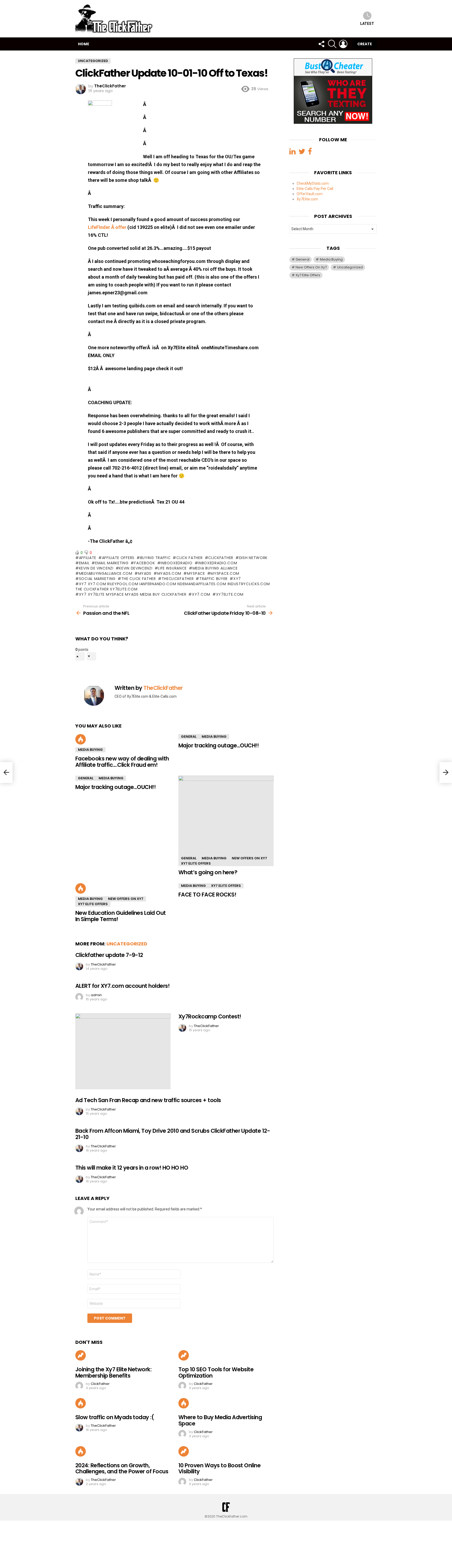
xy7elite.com (230, 594)
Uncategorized (126, 943)
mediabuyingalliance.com (105, 573)
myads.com (169, 573)
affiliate (87, 557)
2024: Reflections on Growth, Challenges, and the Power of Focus (121, 1468)
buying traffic (155, 557)
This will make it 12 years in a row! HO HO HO (131, 1167)
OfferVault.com (310, 193)
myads (144, 573)
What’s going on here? (207, 872)
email (84, 563)
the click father (138, 578)
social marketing (97, 578)
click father (189, 557)
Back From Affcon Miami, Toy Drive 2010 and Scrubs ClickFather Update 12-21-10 (172, 1134)
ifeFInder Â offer (108, 227)
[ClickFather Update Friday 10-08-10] (445, 772)
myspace (196, 573)
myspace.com (225, 573)
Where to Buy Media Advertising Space (220, 1420)
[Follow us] (321, 43)
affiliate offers (118, 557)
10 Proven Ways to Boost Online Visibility (219, 1468)
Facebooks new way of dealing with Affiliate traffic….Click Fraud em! (122, 762)
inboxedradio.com (217, 563)
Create (364, 44)
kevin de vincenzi (96, 568)
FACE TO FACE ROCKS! (207, 894)
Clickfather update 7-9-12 (109, 955)
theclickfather (178, 578)
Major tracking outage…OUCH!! (218, 745)
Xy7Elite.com (307, 199)
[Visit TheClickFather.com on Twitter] (301, 152)
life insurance (172, 568)
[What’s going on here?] (226, 821)
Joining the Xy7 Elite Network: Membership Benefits (113, 1372)
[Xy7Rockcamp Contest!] (123, 1051)
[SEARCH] (332, 43)
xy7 (237, 578)
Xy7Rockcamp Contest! (209, 1016)
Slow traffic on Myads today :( (114, 1417)
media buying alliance (215, 568)
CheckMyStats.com (313, 183)
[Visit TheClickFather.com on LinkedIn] (292, 152)
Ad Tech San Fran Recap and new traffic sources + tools (148, 1100)
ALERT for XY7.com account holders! (122, 986)
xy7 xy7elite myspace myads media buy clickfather (132, 594)
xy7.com (201, 594)
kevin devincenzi (135, 568)
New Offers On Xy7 (249, 858)
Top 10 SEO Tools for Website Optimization (215, 1372)
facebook (144, 563)
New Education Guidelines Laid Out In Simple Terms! (120, 916)
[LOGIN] (343, 43)
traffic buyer (213, 578)
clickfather (220, 557)
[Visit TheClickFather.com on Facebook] (310, 152)
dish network (253, 557)
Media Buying (90, 749)
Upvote (80, 656)
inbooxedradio (176, 563)
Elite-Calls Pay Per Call (315, 188)
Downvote (91, 656)
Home (83, 44)
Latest (367, 23)
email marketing (111, 563)
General (188, 736)
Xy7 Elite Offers (196, 863)
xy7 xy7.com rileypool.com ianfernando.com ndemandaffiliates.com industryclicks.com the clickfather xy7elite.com (172, 586)
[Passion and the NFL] (6, 772)
